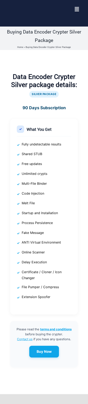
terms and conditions (56, 329)
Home (20, 47)
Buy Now (44, 351)
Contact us (25, 339)
